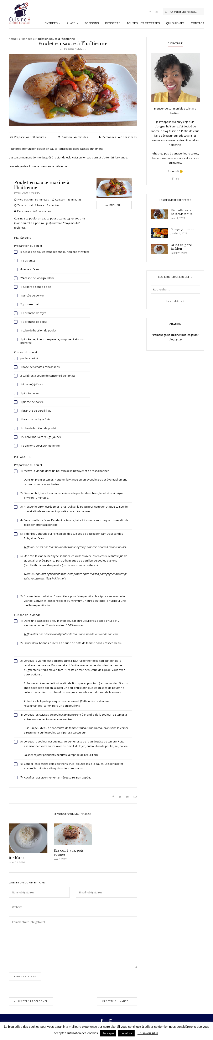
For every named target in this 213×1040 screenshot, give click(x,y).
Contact (197, 23)
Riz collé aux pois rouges (69, 852)
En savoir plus (147, 1033)
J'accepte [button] (108, 1033)
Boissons (91, 23)
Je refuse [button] (126, 1033)
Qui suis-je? (175, 23)
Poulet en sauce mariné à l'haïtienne (41, 185)
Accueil (13, 39)
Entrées (51, 23)
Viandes (27, 39)
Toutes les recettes (143, 23)
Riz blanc (17, 858)
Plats (71, 23)
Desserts (112, 23)
